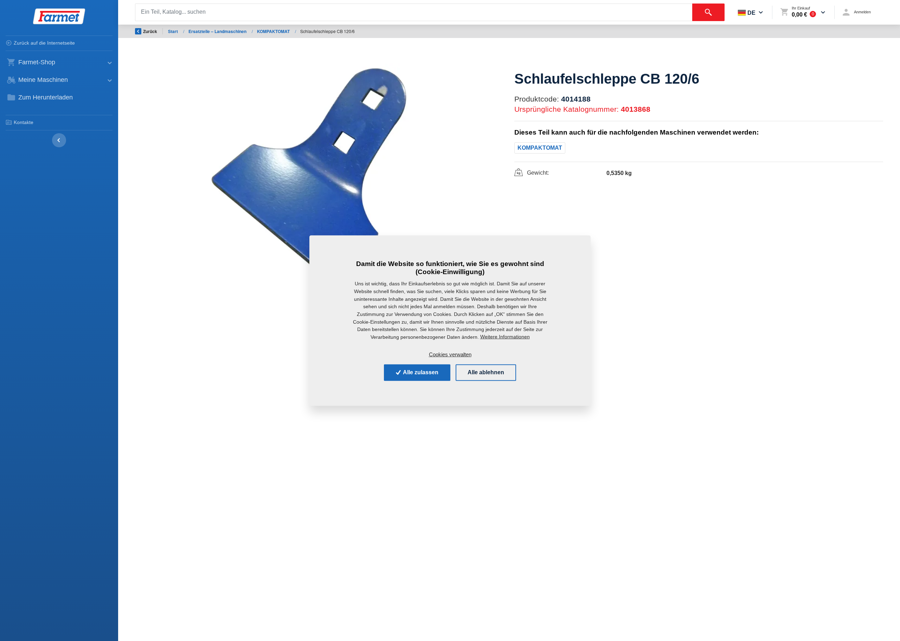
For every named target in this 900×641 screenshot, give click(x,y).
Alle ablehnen (486, 372)
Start (173, 31)
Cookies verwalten (450, 354)
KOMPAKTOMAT (274, 31)
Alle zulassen (420, 372)
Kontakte (23, 122)
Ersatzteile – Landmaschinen (218, 31)
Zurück (150, 31)
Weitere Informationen (505, 336)
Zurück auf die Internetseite (44, 43)
